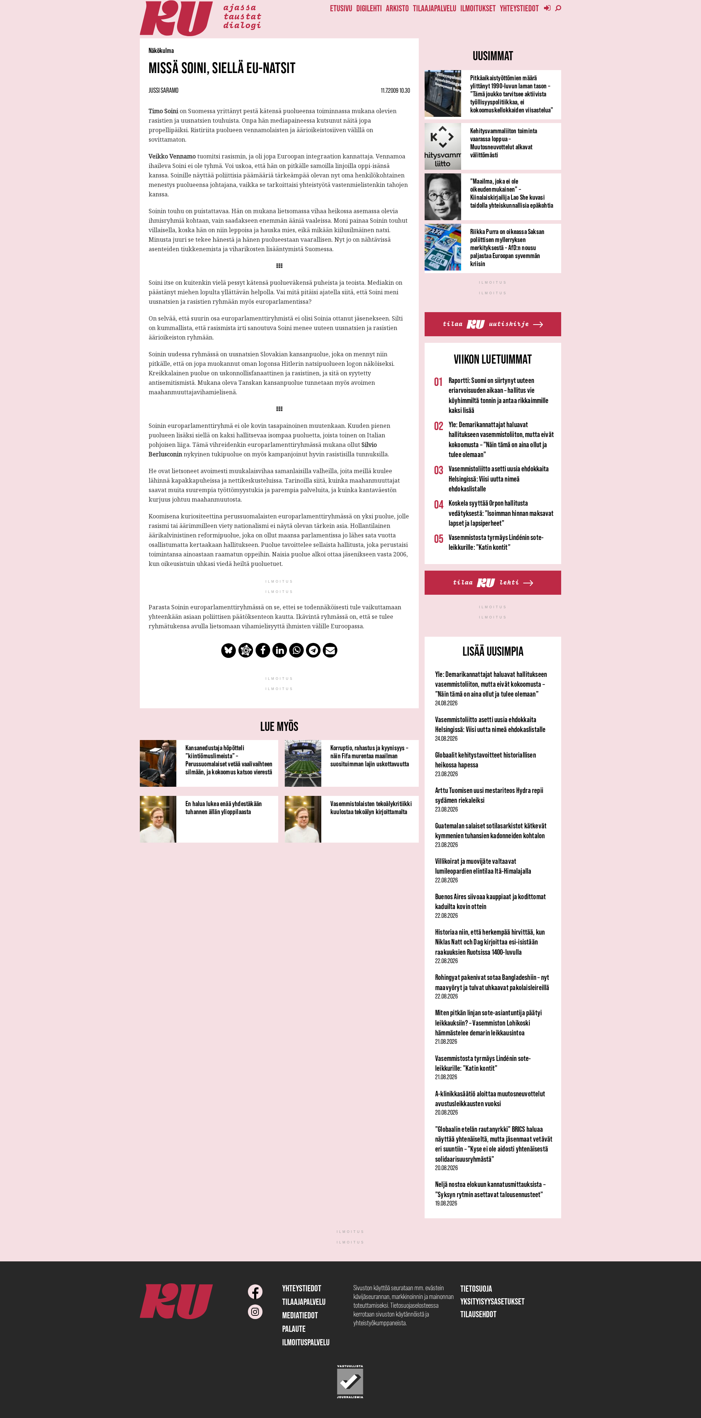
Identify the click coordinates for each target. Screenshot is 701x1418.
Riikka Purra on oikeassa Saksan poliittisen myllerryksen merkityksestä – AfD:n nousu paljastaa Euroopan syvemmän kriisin (507, 247)
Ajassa (239, 6)
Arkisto (397, 8)
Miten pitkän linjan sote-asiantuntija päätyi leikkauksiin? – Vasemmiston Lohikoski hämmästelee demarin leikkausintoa (488, 1022)
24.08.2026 (446, 703)
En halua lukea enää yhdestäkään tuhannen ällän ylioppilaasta (223, 808)
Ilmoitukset (478, 8)
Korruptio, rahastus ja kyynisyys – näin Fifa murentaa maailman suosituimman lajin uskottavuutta (369, 756)
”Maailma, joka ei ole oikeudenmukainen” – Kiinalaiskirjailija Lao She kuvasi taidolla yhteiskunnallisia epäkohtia (511, 193)
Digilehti (369, 8)
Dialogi (242, 24)
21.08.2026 (446, 1041)
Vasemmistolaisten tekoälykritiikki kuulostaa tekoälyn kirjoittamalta (371, 808)
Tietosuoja (476, 1289)
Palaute (294, 1329)
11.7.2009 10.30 (395, 90)
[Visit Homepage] (176, 18)
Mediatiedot (300, 1315)
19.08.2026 (446, 1203)
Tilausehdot (478, 1314)
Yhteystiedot (519, 8)
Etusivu (341, 8)
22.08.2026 (446, 880)
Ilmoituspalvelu (306, 1342)
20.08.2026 (446, 1112)
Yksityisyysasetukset (492, 1301)
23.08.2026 (446, 774)
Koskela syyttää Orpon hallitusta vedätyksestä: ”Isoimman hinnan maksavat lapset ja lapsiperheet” (501, 513)
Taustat (242, 15)
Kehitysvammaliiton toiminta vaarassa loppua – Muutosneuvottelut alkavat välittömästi (503, 143)
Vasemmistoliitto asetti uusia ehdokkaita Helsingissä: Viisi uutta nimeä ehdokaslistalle (499, 478)
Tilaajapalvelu (434, 8)
